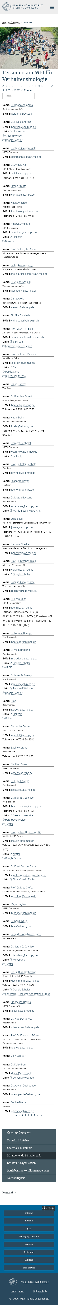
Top (51, 1208)
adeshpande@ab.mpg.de (25, 1094)
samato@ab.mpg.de (22, 194)
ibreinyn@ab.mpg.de (23, 684)
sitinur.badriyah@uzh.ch (25, 320)
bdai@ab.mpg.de (21, 926)
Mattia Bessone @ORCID (27, 510)
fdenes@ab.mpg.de (22, 1047)
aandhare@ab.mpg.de (24, 232)
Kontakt (29, 1220)
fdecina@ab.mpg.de (22, 1010)
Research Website (23, 815)
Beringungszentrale (29, 1236)
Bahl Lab (18, 341)
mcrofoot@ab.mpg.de (23, 896)
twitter (16, 854)
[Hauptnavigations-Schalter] (52, 7)
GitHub (9, 718)
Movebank (19, 959)
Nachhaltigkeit (16, 1178)
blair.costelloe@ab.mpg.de (26, 806)
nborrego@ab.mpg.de (23, 641)
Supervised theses (15, 376)
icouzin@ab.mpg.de (22, 840)
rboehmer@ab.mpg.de (24, 590)
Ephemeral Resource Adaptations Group (27, 993)
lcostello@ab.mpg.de (23, 789)
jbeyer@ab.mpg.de (22, 527)
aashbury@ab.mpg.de (23, 290)
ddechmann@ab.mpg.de (25, 980)
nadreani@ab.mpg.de (23, 126)
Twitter (9, 824)
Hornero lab (19, 131)
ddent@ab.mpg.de (21, 1073)
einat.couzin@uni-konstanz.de (28, 875)
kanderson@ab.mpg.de (24, 211)
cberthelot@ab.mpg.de (24, 451)
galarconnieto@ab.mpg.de (26, 156)
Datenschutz (40, 1291)
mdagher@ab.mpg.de (23, 913)
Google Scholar (13, 140)
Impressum (17, 1291)
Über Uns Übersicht (18, 1132)
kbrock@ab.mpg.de (22, 709)
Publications (12, 371)
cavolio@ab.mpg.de (22, 307)
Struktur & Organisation (21, 1163)
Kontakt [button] (8, 1192)
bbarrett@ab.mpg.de (23, 405)
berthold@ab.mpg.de (23, 472)
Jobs (29, 1228)
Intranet (29, 1213)
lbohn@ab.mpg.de (21, 607)
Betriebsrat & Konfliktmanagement (28, 1170)
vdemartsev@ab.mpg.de (25, 1027)
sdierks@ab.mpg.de (22, 1111)
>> (40, 1115)
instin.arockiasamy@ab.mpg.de (29, 273)
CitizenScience (13, 135)
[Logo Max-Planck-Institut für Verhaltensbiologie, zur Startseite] (23, 6)
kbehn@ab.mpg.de (22, 426)
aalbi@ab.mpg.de (21, 173)
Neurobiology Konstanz (18, 346)
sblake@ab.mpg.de (22, 569)
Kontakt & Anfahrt (18, 1140)
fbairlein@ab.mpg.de (23, 362)
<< (16, 1115)
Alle (29, 90)
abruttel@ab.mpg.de (22, 735)
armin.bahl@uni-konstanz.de (27, 337)
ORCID (8, 667)
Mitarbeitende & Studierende (24, 1155)
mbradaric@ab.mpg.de (24, 658)
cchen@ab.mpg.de (22, 773)
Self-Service (29, 1268)
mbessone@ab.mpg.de (24, 506)
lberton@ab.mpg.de (22, 489)
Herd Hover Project (15, 819)
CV (14, 367)
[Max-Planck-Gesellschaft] (15, 1282)
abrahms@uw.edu (21, 113)
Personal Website (23, 688)
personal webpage (23, 1077)
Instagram (29, 1252)
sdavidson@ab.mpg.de (24, 955)
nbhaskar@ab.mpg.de (23, 553)
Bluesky (9, 241)
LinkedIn (17, 236)
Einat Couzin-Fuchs (24, 879)
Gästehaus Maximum (19, 1148)
